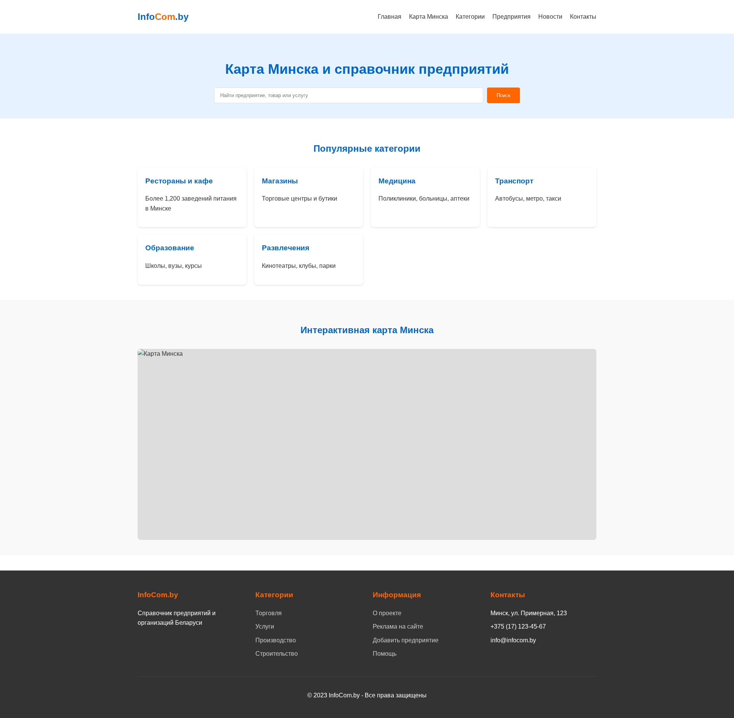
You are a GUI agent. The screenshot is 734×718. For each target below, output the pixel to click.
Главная (389, 16)
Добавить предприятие (405, 640)
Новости (550, 16)
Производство (275, 640)
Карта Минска (428, 16)
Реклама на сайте (398, 626)
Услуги (264, 626)
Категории (470, 16)
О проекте (387, 613)
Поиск (503, 95)
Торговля (268, 613)
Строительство (276, 653)
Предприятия (511, 16)
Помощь (384, 653)
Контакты (583, 16)
